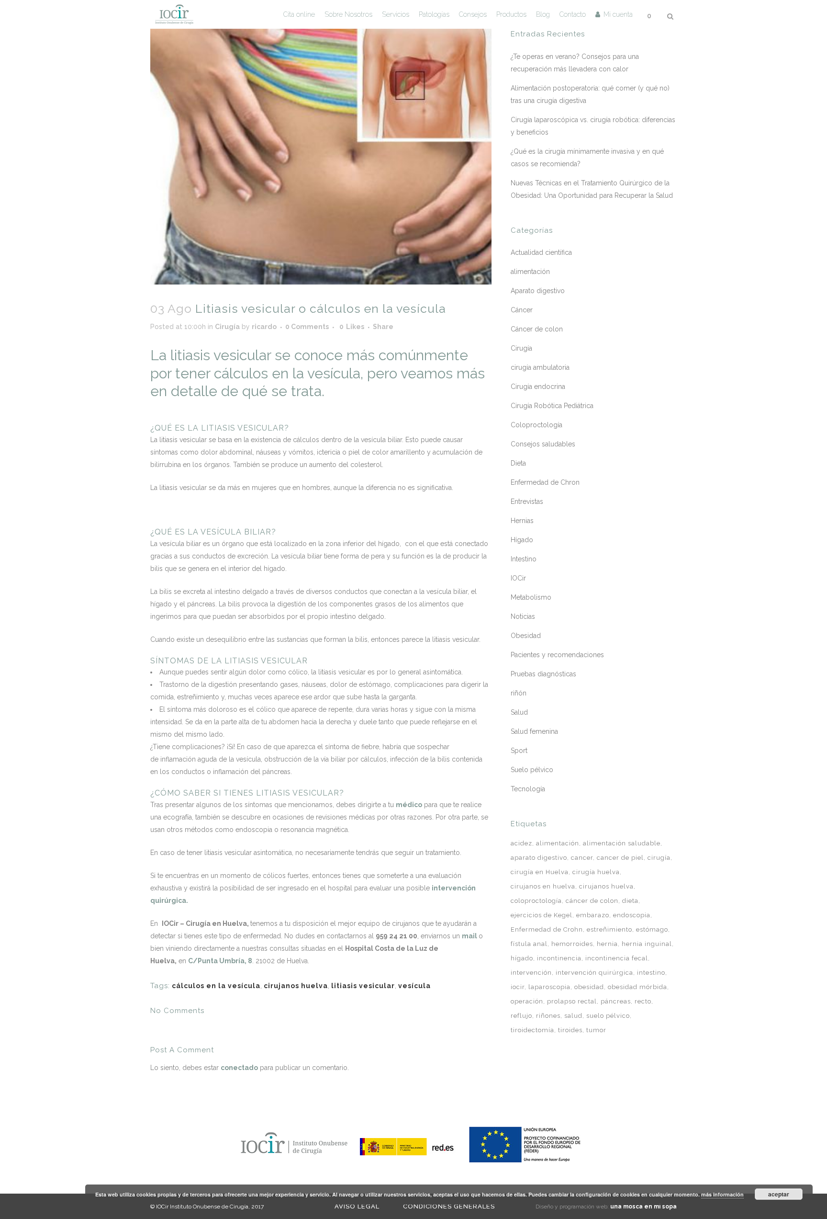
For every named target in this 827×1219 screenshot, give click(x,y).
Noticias (523, 616)
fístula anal (529, 943)
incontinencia (559, 958)
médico (409, 805)
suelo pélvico (608, 1015)
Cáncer (522, 310)
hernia (607, 943)
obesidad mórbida (637, 987)
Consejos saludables (543, 444)
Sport (519, 750)
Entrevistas (527, 501)
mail (469, 936)
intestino (651, 972)
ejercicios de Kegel (541, 915)
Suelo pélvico (532, 770)
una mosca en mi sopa (643, 1206)
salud (573, 1015)
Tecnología (528, 789)
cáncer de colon (592, 900)
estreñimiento (609, 929)
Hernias (522, 520)
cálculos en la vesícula (216, 986)
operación (527, 1001)
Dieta (518, 463)
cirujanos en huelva (543, 886)
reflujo (521, 1015)
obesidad (589, 987)
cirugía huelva (596, 872)
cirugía (659, 857)
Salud (519, 712)
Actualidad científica (541, 252)
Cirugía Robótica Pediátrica (552, 406)
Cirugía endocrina (538, 386)
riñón (518, 693)
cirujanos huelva (296, 986)
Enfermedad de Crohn (547, 929)
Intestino (523, 559)
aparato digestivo (539, 857)
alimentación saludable (621, 843)
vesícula (414, 986)
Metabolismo (531, 597)
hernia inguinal (647, 943)
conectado (239, 1067)
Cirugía (227, 326)
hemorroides (572, 943)
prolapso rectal (572, 1001)
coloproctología (536, 900)
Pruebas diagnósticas (543, 674)
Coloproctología (536, 425)
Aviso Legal (357, 1206)
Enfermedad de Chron (545, 482)
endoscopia (631, 915)
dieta (630, 900)
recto (643, 1001)
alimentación (530, 271)
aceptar (778, 1194)
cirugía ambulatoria (540, 367)
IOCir (518, 578)
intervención (531, 972)
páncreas (616, 1001)
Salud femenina (534, 731)
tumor (596, 1030)
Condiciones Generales (449, 1206)
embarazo (592, 915)
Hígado (522, 540)
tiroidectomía (532, 1030)
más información (722, 1194)
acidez (521, 843)
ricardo (264, 326)
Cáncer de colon (537, 329)
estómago (652, 929)
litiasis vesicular (363, 986)
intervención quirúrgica (594, 972)
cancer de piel (620, 857)
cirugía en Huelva (540, 872)
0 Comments (307, 326)
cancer (582, 857)
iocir (518, 987)
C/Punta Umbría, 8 (220, 961)
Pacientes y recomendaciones (557, 655)
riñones (548, 1015)
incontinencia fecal (616, 958)
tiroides (570, 1030)
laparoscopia (549, 987)
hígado (522, 958)
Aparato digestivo (538, 291)
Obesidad (526, 635)
